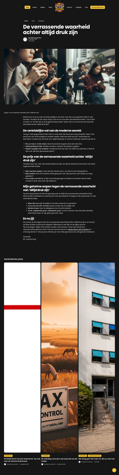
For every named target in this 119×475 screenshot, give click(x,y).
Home (6, 113)
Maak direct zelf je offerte (78, 229)
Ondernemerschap (94, 456)
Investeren (41, 21)
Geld (33, 21)
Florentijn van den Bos (34, 37)
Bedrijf (26, 21)
